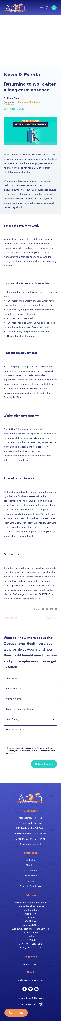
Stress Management (30, 844)
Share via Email (56, 609)
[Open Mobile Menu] (41, 8)
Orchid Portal (30, 875)
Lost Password (30, 870)
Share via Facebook (47, 609)
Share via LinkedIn (51, 609)
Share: (36, 608)
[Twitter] (30, 989)
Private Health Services (31, 823)
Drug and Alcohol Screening (30, 838)
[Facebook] (24, 989)
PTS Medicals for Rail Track (30, 828)
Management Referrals (30, 817)
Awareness (9, 101)
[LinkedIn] (36, 989)
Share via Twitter (43, 609)
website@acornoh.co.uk (28, 598)
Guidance (9, 104)
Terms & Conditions (30, 886)
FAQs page (18, 594)
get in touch (28, 576)
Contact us (30, 860)
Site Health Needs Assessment (31, 833)
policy (11, 158)
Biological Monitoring (29, 101)
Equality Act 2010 (13, 397)
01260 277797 (30, 964)
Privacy (30, 880)
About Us (30, 865)
